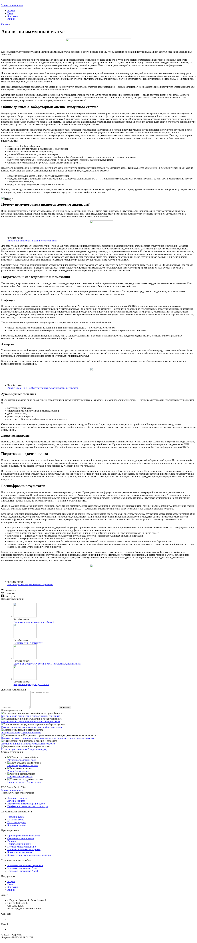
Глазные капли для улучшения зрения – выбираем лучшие (31, 727)
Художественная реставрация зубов (26, 803)
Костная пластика (16, 825)
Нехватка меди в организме (28, 643)
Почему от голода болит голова (24, 782)
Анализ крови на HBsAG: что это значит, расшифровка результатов (42, 388)
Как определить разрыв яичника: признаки (30, 584)
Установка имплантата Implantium (25, 865)
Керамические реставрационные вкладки (29, 855)
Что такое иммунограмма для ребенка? (34, 622)
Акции (11, 19)
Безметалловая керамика (20, 852)
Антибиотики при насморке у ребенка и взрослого (28, 743)
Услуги (11, 10)
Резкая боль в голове (18, 771)
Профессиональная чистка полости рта (27, 806)
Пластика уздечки (16, 822)
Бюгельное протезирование (21, 846)
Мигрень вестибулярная (19, 776)
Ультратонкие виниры (19, 844)
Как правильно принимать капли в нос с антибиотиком (30, 721)
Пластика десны (15, 819)
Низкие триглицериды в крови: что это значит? (32, 240)
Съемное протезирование (20, 838)
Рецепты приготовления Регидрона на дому (24, 749)
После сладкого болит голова (22, 765)
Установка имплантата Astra (22, 868)
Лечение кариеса (16, 801)
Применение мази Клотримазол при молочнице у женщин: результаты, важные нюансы (47, 738)
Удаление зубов (15, 817)
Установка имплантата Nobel (22, 871)
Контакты (12, 16)
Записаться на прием (12, 5)
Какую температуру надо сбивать (31, 684)
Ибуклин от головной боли (21, 760)
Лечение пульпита (17, 798)
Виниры (11, 841)
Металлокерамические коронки (23, 849)
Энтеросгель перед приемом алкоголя (21, 732)
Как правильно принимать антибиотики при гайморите (30, 716)
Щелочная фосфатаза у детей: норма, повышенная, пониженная (47, 663)
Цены (10, 13)
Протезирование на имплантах (23, 835)
